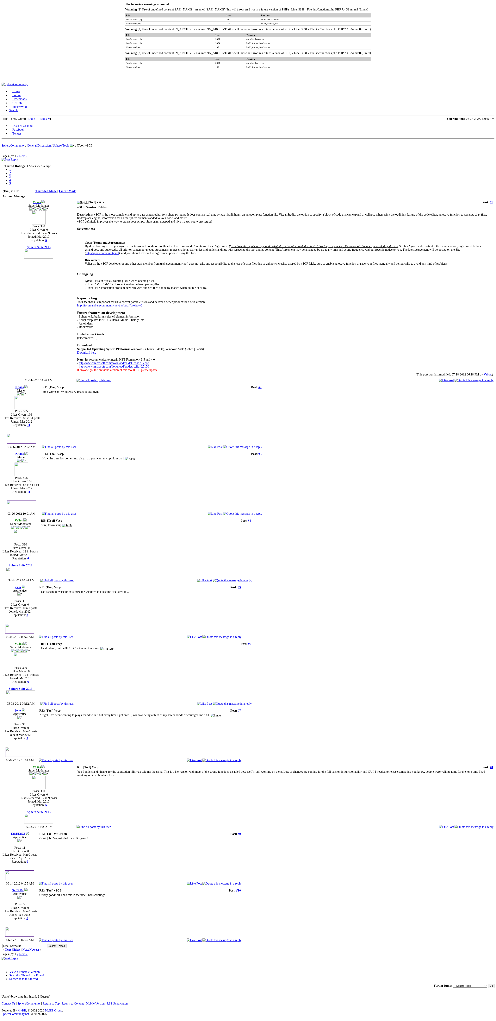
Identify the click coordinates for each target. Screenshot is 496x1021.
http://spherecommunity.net (102, 253)
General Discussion (39, 145)
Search (13, 110)
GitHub (17, 102)
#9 (239, 833)
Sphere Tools (61, 145)
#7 (239, 710)
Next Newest (30, 949)
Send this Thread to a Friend (26, 975)
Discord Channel (22, 125)
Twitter (16, 133)
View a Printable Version (24, 972)
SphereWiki (19, 106)
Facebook (18, 129)
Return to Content (73, 1003)
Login (31, 118)
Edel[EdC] (18, 833)
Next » (23, 156)
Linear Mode (67, 191)
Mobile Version (95, 1003)
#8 (491, 767)
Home (16, 91)
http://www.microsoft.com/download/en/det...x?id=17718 (114, 363)
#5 (239, 587)
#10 (238, 890)
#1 (491, 202)
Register (45, 118)
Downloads (19, 99)
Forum (16, 95)
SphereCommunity (13, 145)
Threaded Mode (46, 191)
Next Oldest (12, 949)
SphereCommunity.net (15, 1014)
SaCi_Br (18, 890)
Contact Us (8, 1003)
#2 (260, 387)
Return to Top (51, 1003)
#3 (260, 454)
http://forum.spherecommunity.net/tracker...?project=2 (109, 305)
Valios (487, 374)
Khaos (19, 387)
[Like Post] (446, 380)
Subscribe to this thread (23, 978)
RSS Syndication (117, 1003)
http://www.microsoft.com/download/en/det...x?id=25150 (114, 366)
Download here (86, 352)
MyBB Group (53, 1010)
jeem (18, 587)
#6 (249, 644)
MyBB (22, 1010)
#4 (249, 520)
